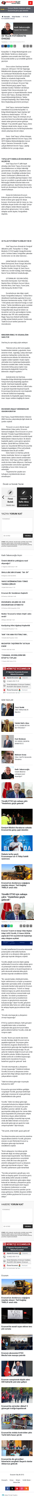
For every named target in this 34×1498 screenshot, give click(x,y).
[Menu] (30, 3)
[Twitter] (5, 46)
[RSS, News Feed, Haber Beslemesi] (26, 1488)
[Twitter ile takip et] (12, 1488)
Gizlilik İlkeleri (27, 1480)
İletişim (18, 1480)
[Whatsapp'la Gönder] (11, 46)
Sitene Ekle (16, 1482)
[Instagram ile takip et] (21, 1488)
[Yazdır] (15, 46)
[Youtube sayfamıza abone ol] (17, 1488)
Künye (12, 1480)
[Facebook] (2, 46)
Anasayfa (7, 16)
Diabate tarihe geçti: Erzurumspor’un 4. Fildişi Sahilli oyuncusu (20, 9)
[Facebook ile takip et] (7, 1488)
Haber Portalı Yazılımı (11, 1495)
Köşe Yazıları (16, 16)
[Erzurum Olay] (10, 3)
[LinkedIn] (8, 46)
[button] (24, 46)
